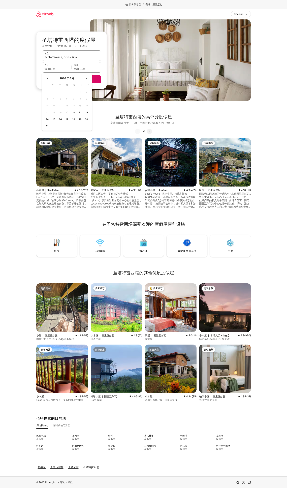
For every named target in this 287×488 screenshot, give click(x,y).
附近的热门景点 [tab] (61, 425)
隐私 (62, 482)
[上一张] (137, 131)
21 (73, 112)
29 (80, 119)
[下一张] (149, 131)
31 (47, 126)
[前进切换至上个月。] (48, 78)
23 (86, 112)
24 (47, 119)
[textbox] (57, 69)
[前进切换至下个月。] (86, 78)
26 (60, 119)
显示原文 (157, 4)
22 (80, 112)
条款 (70, 482)
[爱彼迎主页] (44, 14)
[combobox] (72, 57)
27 (67, 119)
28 (73, 119)
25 (53, 119)
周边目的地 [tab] (42, 425)
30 (86, 119)
